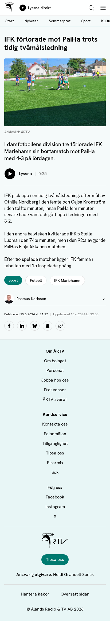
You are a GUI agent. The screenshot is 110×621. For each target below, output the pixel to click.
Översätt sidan (75, 594)
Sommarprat (59, 21)
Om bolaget (55, 361)
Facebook (55, 497)
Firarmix (55, 462)
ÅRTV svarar (55, 399)
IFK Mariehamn (67, 280)
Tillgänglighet (55, 443)
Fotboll (36, 280)
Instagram (55, 506)
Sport (86, 21)
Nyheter (31, 21)
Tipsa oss (55, 453)
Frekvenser (55, 390)
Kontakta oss (55, 424)
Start (9, 21)
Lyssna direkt (39, 7)
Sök (55, 472)
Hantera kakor (35, 594)
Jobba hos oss (55, 380)
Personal (55, 370)
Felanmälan (55, 434)
